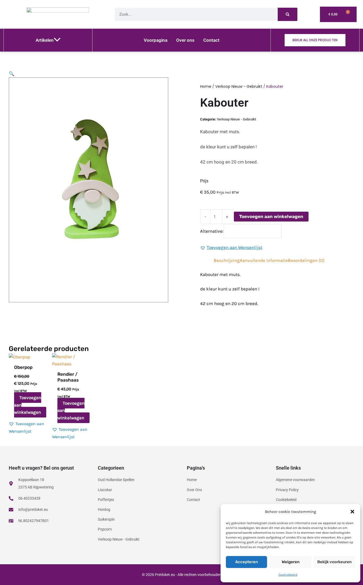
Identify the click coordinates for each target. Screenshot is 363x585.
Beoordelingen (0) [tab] (306, 260)
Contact (211, 40)
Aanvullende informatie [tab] (264, 260)
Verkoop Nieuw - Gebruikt (238, 86)
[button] (352, 511)
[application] (57, 40)
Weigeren (290, 561)
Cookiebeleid (287, 574)
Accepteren (246, 561)
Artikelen (45, 40)
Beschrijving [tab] (227, 260)
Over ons (185, 40)
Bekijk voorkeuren (334, 561)
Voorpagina (155, 40)
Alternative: (211, 230)
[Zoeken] (287, 14)
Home (205, 86)
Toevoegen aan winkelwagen (271, 216)
